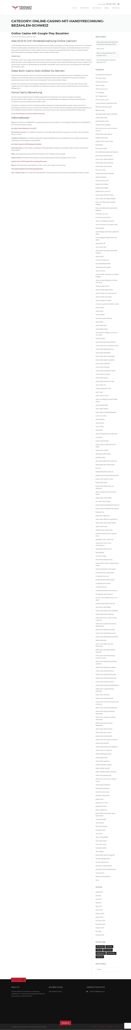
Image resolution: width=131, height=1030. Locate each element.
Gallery (106, 8)
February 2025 (100, 913)
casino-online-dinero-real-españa (105, 356)
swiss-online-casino (101, 844)
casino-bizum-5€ (100, 243)
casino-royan (99, 392)
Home (75, 8)
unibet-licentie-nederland (103, 876)
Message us (16, 979)
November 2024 (100, 924)
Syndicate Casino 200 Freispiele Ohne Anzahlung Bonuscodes (29, 161)
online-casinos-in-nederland (104, 750)
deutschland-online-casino (103, 454)
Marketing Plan (100, 512)
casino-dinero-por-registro (103, 267)
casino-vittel (99, 430)
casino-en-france (100, 271)
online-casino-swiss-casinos (103, 732)
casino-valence (100, 426)
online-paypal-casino (102, 757)
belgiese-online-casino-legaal (104, 141)
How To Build (108, 950)
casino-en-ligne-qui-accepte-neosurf (106, 293)
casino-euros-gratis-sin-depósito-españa (107, 304)
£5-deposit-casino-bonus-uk (104, 74)
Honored (98, 468)
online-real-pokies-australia (103, 764)
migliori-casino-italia (101, 526)
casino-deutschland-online (103, 263)
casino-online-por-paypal (103, 374)
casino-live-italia (100, 338)
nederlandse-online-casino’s (104, 549)
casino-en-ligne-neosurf (102, 286)
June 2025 (99, 899)
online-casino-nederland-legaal (105, 682)
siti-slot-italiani (100, 823)
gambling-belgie (100, 457)
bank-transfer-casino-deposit (104, 134)
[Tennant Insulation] (21, 7)
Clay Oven (109, 946)
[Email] (118, 4)
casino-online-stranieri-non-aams (105, 381)
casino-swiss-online (101, 416)
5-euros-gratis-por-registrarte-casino (106, 103)
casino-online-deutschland (103, 353)
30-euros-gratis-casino (102, 100)
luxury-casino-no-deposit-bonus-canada (107, 508)
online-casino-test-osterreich (104, 736)
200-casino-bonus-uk (102, 89)
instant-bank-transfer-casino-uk (104, 472)
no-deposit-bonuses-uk (102, 576)
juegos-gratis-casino (101, 482)
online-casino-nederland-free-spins (106, 674)
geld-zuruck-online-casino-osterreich (106, 461)
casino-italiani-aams (101, 325)
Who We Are (84, 8)
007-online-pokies (101, 78)
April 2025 (99, 906)
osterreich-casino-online (102, 792)
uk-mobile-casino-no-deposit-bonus (106, 869)
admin (21, 37)
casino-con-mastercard (102, 260)
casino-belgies (100, 228)
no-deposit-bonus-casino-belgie (105, 572)
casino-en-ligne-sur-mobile (103, 300)
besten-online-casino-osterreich (105, 173)
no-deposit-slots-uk (101, 587)
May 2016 (98, 931)
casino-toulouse (100, 419)
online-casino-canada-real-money (105, 629)
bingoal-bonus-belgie (102, 184)
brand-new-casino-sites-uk (103, 217)
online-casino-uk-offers (102, 743)
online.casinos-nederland (103, 785)
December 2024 (100, 920)
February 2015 (100, 935)
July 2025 (98, 895)
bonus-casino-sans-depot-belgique (106, 198)
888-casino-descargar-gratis (104, 107)
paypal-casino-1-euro (102, 803)
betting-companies (101, 177)
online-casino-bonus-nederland (105, 614)
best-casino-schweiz (101, 148)
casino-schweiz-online (102, 405)
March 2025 (99, 910)
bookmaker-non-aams (102, 214)
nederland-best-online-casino (104, 530)
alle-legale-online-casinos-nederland (106, 114)
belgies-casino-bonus (102, 138)
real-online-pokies (101, 819)
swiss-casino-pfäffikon (102, 837)
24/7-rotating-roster (101, 96)
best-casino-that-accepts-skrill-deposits (107, 152)
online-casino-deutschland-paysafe (106, 633)
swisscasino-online (101, 848)
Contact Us (116, 8)
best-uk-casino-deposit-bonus (104, 155)
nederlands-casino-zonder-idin (104, 539)
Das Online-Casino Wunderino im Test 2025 (23, 128)
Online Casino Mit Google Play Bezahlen (40, 33)
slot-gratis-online (100, 830)
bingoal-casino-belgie (102, 188)
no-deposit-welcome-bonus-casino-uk (106, 590)
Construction (99, 437)
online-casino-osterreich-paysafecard (106, 708)
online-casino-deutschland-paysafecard (107, 637)
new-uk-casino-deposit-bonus (104, 559)
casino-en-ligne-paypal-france (104, 290)
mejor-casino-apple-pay (102, 515)
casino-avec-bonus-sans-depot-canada (107, 224)
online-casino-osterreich (102, 695)
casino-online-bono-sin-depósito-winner (107, 345)
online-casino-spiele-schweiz (104, 729)
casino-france (99, 311)
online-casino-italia (101, 640)
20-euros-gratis (100, 85)
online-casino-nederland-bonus (105, 671)
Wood (97, 880)
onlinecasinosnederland (102, 788)
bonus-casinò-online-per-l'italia (104, 195)
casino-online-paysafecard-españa (105, 370)
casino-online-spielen (102, 378)
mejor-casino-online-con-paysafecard (106, 519)
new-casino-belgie (101, 556)
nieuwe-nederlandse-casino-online (106, 569)
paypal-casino (100, 799)
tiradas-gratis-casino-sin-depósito (105, 855)
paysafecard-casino (101, 806)
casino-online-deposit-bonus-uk (105, 349)
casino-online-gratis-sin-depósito (105, 360)
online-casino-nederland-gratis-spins (106, 678)
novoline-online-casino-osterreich (105, 603)
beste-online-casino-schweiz (104, 166)
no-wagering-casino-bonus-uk (104, 594)
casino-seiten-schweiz (102, 409)
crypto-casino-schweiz (102, 450)
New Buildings (100, 552)
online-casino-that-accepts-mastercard (106, 739)
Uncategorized (100, 873)
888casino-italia (100, 110)
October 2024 (100, 928)
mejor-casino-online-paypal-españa (106, 523)
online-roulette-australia (103, 768)
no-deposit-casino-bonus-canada (105, 580)
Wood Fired (100, 957)
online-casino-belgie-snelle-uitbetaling (107, 611)
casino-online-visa (101, 385)
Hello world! (100, 49)
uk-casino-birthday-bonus (103, 858)
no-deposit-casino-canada (103, 583)
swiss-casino (99, 833)
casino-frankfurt (100, 314)
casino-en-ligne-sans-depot (103, 297)
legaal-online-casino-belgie (104, 498)
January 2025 (99, 917)
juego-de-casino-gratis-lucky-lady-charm (107, 475)
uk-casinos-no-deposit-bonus (104, 866)
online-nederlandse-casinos (104, 754)
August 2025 (99, 892)
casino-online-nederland (103, 363)
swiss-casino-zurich (101, 841)
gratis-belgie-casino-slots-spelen (105, 464)
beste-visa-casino (101, 170)
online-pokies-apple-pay (103, 761)
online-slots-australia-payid (103, 775)
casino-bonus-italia (101, 247)
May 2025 (98, 903)
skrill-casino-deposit (101, 826)
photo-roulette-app (101, 810)
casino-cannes (100, 256)
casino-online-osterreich (102, 367)
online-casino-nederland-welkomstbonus (107, 685)
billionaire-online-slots (102, 180)
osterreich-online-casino (102, 795)
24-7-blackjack (100, 92)
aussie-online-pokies (101, 117)
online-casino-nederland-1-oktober (106, 667)
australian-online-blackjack (103, 125)
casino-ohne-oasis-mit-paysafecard (106, 342)
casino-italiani (99, 322)
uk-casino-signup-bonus (102, 862)
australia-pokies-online (102, 121)
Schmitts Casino (15, 56)
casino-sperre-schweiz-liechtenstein (106, 412)
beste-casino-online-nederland (104, 159)
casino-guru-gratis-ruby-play (104, 318)
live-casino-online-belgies (103, 501)
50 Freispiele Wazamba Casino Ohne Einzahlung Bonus (27, 169)
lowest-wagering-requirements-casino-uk (107, 505)
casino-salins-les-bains (102, 396)
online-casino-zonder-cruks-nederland (107, 747)
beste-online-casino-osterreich (104, 163)
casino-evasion (100, 307)
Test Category (100, 851)
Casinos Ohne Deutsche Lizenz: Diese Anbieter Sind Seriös (28, 113)
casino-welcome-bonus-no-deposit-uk (106, 434)
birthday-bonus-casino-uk (103, 191)
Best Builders (99, 145)
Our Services (96, 8)
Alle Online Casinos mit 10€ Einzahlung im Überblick (26, 144)
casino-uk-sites (100, 423)
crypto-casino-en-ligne (102, 441)
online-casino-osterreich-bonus (104, 698)
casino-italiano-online (102, 329)
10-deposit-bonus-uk (102, 82)
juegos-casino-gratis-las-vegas (104, 479)
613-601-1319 (110, 4)
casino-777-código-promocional (105, 221)
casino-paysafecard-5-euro (103, 388)
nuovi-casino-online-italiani (103, 607)
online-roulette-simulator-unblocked (106, 772)
